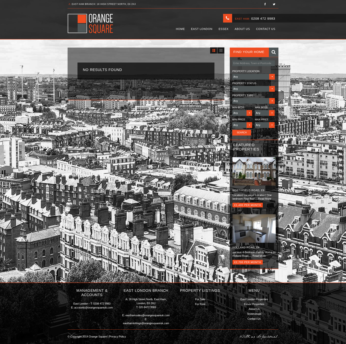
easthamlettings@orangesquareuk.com (146, 323)
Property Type (242, 95)
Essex (224, 28)
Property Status (244, 83)
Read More (264, 198)
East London (201, 28)
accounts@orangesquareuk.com (93, 307)
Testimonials (254, 313)
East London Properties (254, 299)
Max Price (262, 119)
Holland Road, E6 (246, 247)
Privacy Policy (117, 336)
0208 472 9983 (263, 18)
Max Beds (261, 107)
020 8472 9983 (147, 307)
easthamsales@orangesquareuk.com (147, 315)
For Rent (200, 304)
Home (180, 28)
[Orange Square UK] (91, 24)
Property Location (246, 71)
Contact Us (265, 28)
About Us (242, 28)
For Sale (200, 299)
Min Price (238, 119)
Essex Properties (254, 304)
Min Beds (238, 107)
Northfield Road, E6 (248, 190)
